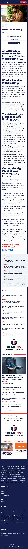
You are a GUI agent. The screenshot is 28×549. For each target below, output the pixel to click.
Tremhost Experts (16, 36)
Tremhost (5, 24)
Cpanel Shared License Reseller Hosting (21, 451)
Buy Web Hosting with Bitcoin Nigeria (13, 392)
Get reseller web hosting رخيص (10, 245)
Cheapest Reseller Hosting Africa (12, 387)
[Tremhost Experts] (8, 36)
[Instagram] (9, 547)
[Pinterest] (15, 43)
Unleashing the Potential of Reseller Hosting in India (7, 453)
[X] (12, 43)
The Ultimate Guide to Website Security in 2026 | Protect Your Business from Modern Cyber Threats (12, 378)
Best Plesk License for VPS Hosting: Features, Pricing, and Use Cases (13, 272)
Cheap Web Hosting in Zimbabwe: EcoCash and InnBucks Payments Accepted (12, 406)
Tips (5, 258)
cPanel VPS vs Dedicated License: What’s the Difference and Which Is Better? (13, 334)
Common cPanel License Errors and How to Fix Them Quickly (15, 278)
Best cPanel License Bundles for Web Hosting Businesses (13, 329)
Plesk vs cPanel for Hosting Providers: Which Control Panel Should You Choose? (15, 266)
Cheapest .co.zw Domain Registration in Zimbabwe (13, 398)
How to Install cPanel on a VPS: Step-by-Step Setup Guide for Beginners (15, 284)
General (6, 264)
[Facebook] (9, 43)
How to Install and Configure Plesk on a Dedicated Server (14, 261)
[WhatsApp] (18, 43)
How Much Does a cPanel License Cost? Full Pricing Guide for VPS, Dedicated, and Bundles (13, 323)
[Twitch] (15, 547)
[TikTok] (12, 547)
